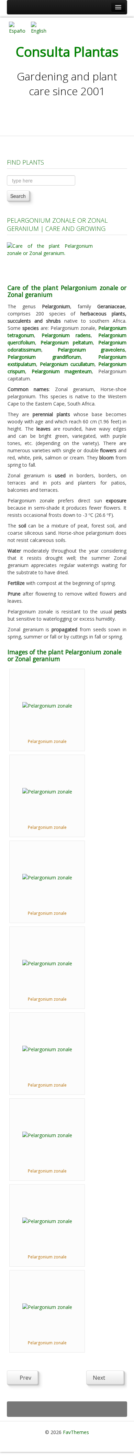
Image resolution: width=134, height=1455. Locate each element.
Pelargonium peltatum (67, 342)
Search (18, 195)
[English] (39, 27)
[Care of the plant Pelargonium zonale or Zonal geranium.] (50, 259)
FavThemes (76, 1432)
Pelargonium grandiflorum (44, 357)
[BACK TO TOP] (67, 1409)
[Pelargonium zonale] (47, 705)
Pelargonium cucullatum (67, 364)
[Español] (17, 27)
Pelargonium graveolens (91, 349)
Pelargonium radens (66, 335)
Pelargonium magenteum (62, 371)
